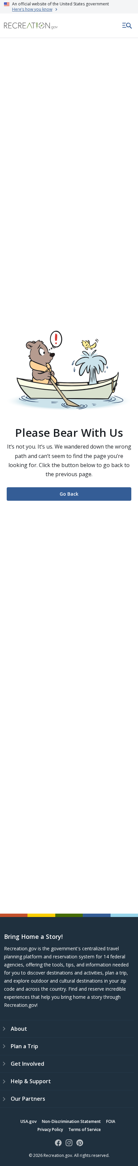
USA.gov (28, 1121)
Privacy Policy (50, 1129)
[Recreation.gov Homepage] (31, 26)
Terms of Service (84, 1129)
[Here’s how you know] (69, 6)
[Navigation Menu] (127, 25)
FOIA (110, 1121)
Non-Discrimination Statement (71, 1121)
